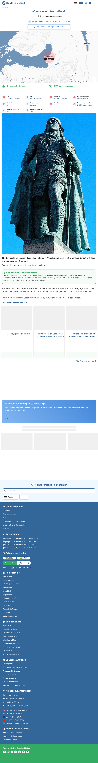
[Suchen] (86, 3)
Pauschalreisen (9, 580)
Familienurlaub (8, 602)
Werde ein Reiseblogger (12, 736)
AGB (4, 518)
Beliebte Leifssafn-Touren (14, 302)
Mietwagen (7, 587)
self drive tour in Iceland (34, 265)
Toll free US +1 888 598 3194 (18, 710)
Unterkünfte (7, 591)
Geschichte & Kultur (11, 636)
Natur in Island (9, 626)
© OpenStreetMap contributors (87, 82)
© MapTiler (74, 82)
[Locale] (75, 3)
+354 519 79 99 (12, 702)
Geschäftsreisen (9, 674)
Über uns (6, 510)
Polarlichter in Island (11, 644)
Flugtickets (7, 595)
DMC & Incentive (9, 678)
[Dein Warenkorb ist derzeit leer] (90, 3)
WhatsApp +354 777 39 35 (17, 723)
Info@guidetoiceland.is (14, 699)
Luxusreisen (7, 605)
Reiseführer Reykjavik (11, 633)
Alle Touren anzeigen (85, 361)
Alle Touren (7, 577)
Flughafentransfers (10, 598)
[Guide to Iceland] (13, 3)
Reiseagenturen (9, 664)
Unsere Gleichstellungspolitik (14, 525)
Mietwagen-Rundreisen (12, 584)
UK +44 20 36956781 (14, 714)
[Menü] (94, 3)
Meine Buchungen (10, 616)
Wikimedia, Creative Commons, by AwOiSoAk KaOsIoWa (39, 298)
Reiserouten (7, 651)
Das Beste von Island (11, 647)
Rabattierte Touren (10, 609)
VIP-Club (6, 613)
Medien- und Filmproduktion (14, 685)
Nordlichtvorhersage (11, 654)
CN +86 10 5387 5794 (15, 720)
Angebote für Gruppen (12, 671)
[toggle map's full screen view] (94, 79)
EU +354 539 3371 (13, 717)
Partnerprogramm (10, 740)
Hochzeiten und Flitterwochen (15, 667)
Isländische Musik (10, 640)
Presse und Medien (10, 682)
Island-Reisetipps (10, 629)
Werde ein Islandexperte (12, 732)
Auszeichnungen (9, 514)
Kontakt (6, 528)
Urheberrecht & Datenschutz (14, 521)
